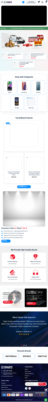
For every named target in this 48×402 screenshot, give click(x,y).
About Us (27, 375)
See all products (23, 187)
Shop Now (7, 302)
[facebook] (26, 388)
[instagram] (29, 388)
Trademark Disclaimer (6, 385)
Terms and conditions (6, 389)
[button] (22, 345)
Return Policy (4, 387)
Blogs (26, 369)
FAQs (26, 377)
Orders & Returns (29, 373)
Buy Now (4, 241)
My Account (28, 371)
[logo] (8, 2)
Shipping (3, 383)
